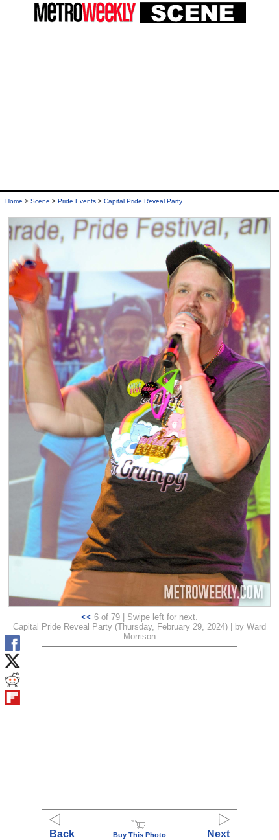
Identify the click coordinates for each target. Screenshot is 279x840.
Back (62, 833)
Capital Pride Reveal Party (143, 201)
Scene (40, 201)
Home (14, 201)
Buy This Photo (139, 835)
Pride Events (77, 201)
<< (86, 617)
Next (218, 833)
